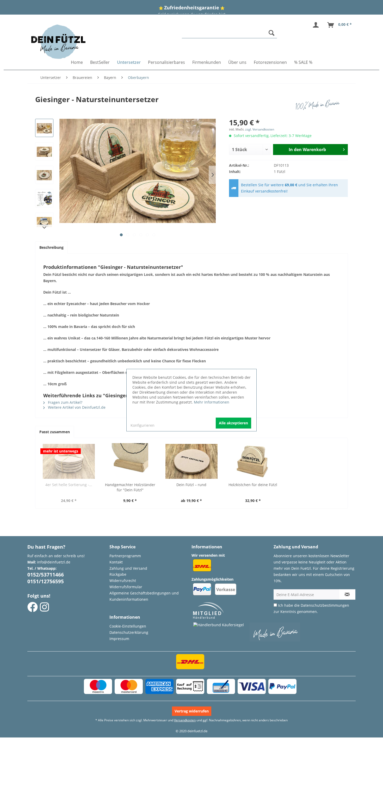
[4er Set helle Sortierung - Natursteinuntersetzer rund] (69, 461)
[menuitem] (229, 33)
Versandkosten (185, 720)
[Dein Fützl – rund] (191, 461)
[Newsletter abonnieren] (347, 594)
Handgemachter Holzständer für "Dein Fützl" (130, 487)
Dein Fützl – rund (191, 484)
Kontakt (116, 562)
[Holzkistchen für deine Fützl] (253, 461)
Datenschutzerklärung (128, 632)
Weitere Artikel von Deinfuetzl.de (76, 407)
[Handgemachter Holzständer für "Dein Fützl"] (130, 461)
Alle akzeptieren (233, 422)
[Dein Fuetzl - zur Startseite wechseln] (58, 41)
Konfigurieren (143, 425)
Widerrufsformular (125, 586)
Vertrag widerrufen (192, 711)
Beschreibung (51, 247)
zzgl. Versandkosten (259, 129)
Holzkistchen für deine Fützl (252, 484)
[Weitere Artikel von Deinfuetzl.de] (319, 104)
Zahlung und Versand (128, 568)
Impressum (119, 638)
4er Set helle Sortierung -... (68, 484)
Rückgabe (117, 574)
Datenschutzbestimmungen (325, 605)
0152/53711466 (45, 574)
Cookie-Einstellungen (127, 626)
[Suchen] (271, 33)
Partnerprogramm (125, 555)
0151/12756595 (45, 581)
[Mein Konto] (317, 25)
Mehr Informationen (211, 402)
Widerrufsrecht (122, 580)
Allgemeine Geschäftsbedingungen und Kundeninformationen (144, 596)
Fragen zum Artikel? (64, 402)
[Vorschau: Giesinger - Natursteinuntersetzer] (44, 128)
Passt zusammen (54, 431)
